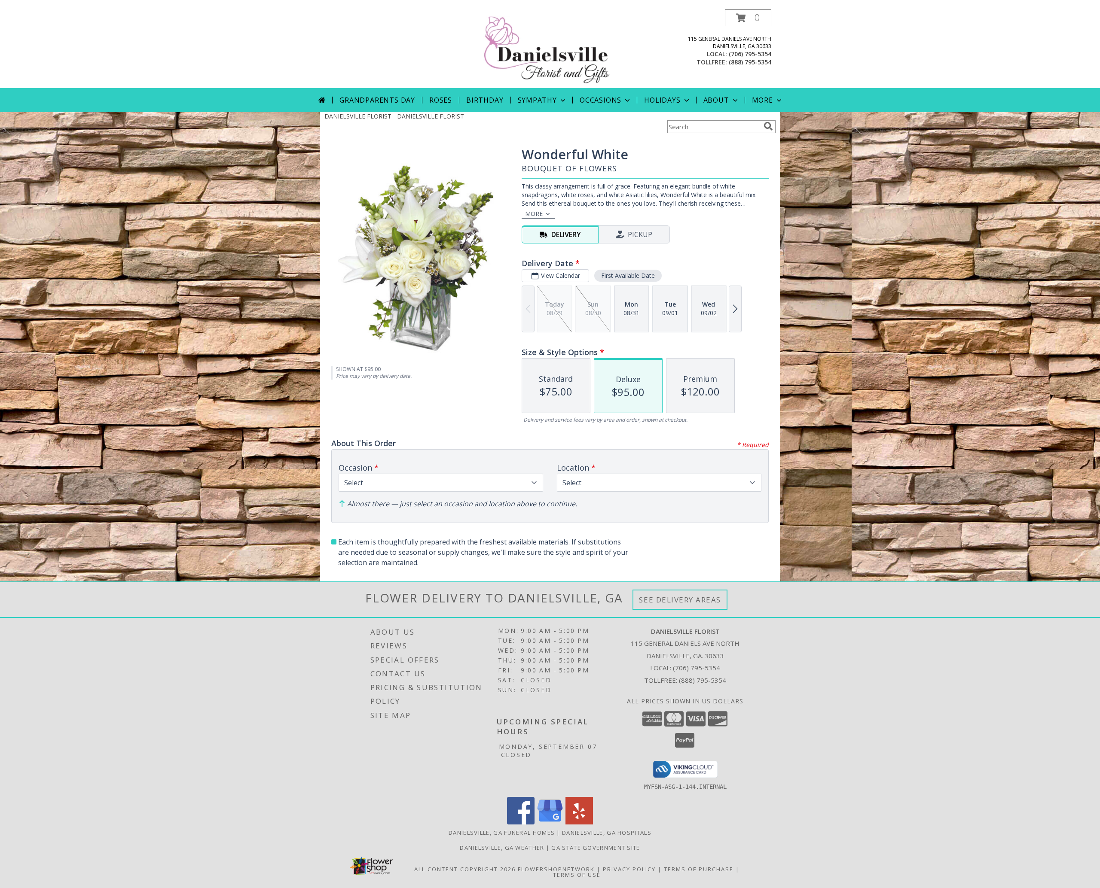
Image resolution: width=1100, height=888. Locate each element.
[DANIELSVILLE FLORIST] (551, 49)
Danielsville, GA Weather (502, 848)
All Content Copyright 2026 (465, 869)
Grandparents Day (377, 100)
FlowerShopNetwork (556, 869)
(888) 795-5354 (750, 62)
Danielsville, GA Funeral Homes (502, 832)
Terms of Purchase (698, 869)
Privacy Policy (629, 869)
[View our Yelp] (579, 822)
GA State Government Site (595, 848)
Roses (440, 100)
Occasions (600, 100)
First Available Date (628, 275)
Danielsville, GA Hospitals (606, 832)
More (762, 100)
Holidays (662, 100)
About (716, 100)
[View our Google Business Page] (550, 822)
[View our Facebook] (521, 822)
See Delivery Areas (680, 600)
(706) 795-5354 (750, 54)
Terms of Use (577, 875)
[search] (768, 126)
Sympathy (537, 100)
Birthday (484, 100)
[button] (748, 17)
